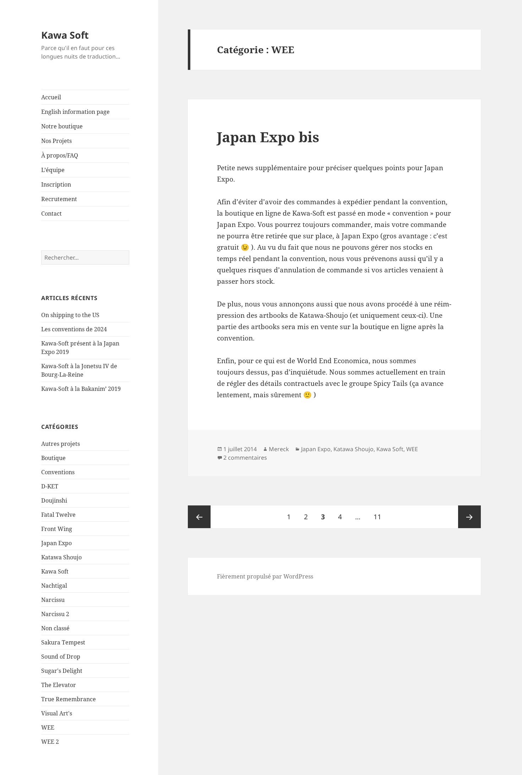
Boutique (53, 458)
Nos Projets (56, 141)
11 (380, 516)
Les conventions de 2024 (74, 329)
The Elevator (58, 685)
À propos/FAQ (59, 155)
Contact (51, 213)
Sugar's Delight (61, 671)
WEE (47, 727)
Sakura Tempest (63, 642)
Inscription (56, 184)
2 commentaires (245, 457)
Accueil (51, 97)
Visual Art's (56, 713)
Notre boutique (62, 126)
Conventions (58, 472)
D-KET (49, 486)
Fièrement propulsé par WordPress (265, 576)
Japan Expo (56, 543)
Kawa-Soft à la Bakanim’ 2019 (81, 389)
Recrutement (59, 199)
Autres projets (60, 444)
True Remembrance (68, 699)
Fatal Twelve (58, 515)
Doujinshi (54, 500)
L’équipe (53, 170)
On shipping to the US (70, 315)
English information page (75, 112)
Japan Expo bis (268, 136)
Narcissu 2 (55, 614)
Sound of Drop (60, 656)
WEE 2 (50, 742)
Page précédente (199, 516)
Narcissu (53, 600)
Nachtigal (54, 585)
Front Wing (56, 529)
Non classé (55, 628)
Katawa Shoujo (61, 557)
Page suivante (469, 516)
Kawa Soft (65, 34)
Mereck (279, 449)
